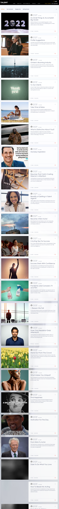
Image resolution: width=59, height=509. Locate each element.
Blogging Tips (18, 9)
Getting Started (26, 9)
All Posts (2, 9)
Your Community (10, 9)
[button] (56, 9)
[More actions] (55, 15)
